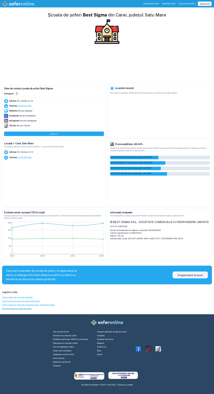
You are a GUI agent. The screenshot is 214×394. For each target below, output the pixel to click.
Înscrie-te (54, 134)
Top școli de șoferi (61, 332)
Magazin (100, 343)
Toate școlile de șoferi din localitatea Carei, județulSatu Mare (28, 305)
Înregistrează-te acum (190, 275)
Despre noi (101, 347)
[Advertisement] (107, 63)
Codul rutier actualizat (62, 351)
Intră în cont (205, 4)
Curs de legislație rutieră (63, 347)
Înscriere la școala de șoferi (65, 335)
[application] (54, 240)
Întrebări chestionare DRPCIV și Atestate (70, 339)
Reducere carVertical (62, 362)
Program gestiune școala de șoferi (112, 332)
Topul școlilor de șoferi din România (17, 297)
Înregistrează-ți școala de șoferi (17, 309)
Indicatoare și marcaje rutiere (65, 343)
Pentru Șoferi (58, 358)
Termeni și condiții (125, 385)
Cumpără (101, 335)
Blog (99, 351)
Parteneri (57, 366)
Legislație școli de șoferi (63, 354)
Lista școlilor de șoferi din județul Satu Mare (21, 301)
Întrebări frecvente (105, 339)
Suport (100, 354)
